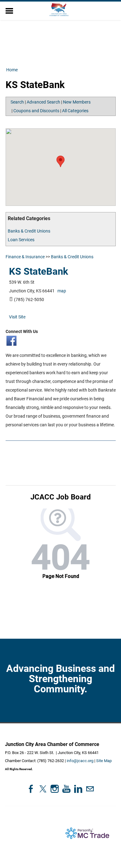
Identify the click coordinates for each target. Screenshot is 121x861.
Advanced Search (43, 102)
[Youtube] (66, 788)
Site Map (104, 760)
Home (12, 69)
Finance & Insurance (25, 256)
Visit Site (17, 316)
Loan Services (21, 239)
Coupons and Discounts (36, 110)
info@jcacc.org (80, 760)
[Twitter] (43, 788)
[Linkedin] (78, 788)
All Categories (75, 110)
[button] (60, 161)
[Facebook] (31, 788)
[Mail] (90, 788)
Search (17, 102)
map (61, 290)
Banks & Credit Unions (29, 231)
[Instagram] (55, 788)
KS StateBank (38, 271)
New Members (77, 102)
